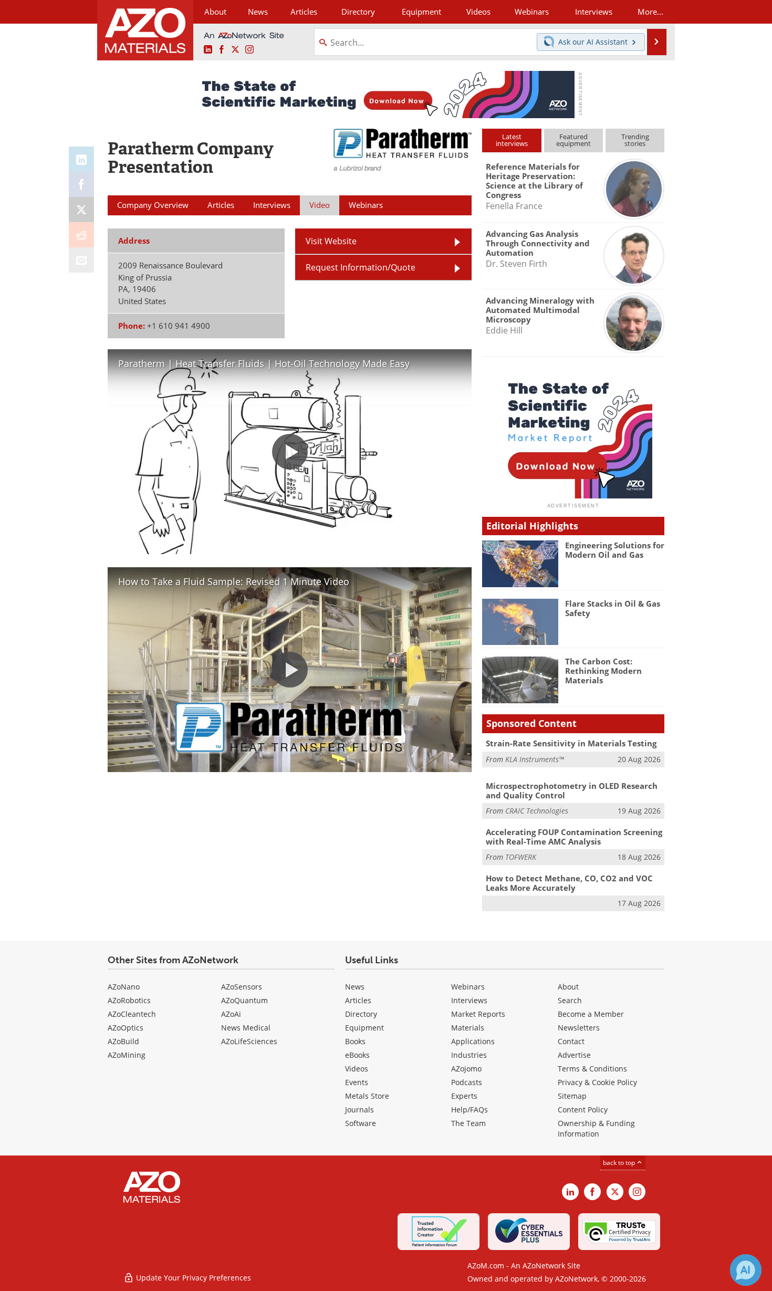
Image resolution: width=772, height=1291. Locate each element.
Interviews (469, 1000)
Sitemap (572, 1096)
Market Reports (478, 1014)
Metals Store (367, 1096)
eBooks (357, 1055)
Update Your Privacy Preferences (192, 1278)
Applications (473, 1041)
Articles (358, 1000)
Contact (571, 1041)
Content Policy (583, 1110)
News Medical (245, 1028)
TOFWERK (520, 857)
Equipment (364, 1028)
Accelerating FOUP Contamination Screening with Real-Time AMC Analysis (574, 837)
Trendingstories (635, 140)
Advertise (574, 1055)
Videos (356, 1069)
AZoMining (126, 1055)
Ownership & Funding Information (596, 1128)
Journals (359, 1110)
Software (360, 1123)
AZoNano (124, 987)
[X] (81, 209)
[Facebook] (81, 184)
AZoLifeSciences (249, 1041)
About (568, 987)
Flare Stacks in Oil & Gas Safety (612, 608)
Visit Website (331, 241)
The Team (468, 1123)
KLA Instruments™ (534, 759)
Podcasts (466, 1082)
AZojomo (466, 1069)
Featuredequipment (573, 140)
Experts (464, 1096)
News (354, 987)
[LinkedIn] (81, 159)
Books (355, 1041)
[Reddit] (81, 234)
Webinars (468, 987)
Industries (469, 1055)
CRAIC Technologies (536, 811)
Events (356, 1082)
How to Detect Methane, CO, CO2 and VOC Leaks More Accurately (569, 883)
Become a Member (591, 1014)
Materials (467, 1028)
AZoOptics (125, 1028)
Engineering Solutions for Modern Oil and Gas (614, 550)
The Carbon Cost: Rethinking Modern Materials (603, 670)
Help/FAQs (469, 1110)
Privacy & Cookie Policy (597, 1082)
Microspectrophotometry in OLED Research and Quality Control (572, 790)
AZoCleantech (132, 1014)
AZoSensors (241, 987)
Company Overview (153, 205)
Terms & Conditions (592, 1069)
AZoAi (231, 1014)
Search (570, 1000)
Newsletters (579, 1028)
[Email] (81, 260)
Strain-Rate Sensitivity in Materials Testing (571, 743)
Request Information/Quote (360, 267)
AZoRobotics (129, 1000)
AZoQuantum (244, 1000)
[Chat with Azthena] (745, 1270)
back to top (620, 1162)
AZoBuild (123, 1041)
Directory (358, 11)
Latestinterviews (512, 140)
